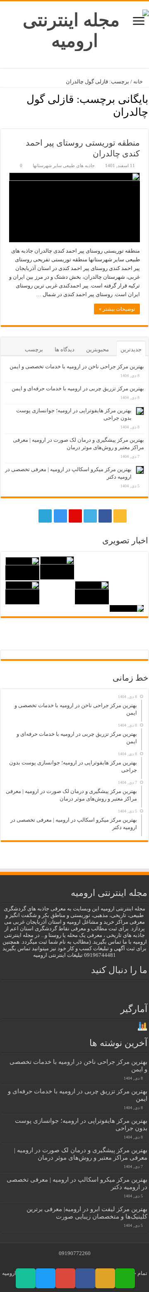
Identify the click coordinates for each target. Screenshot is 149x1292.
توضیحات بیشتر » (117, 309)
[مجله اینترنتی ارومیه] (74, 28)
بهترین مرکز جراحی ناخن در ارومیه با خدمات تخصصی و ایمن (77, 366)
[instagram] (60, 516)
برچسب (34, 349)
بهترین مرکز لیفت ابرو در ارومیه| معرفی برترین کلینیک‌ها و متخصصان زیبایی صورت (86, 1212)
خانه (138, 81)
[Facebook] (105, 516)
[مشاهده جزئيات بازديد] (142, 1026)
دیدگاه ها (64, 349)
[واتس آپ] (29, 516)
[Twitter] (90, 516)
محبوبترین (97, 349)
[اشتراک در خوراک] (3, 124)
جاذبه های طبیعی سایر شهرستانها (64, 165)
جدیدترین (131, 349)
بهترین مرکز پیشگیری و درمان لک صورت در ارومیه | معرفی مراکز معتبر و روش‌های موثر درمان (80, 1153)
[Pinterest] (75, 516)
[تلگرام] (44, 516)
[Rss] (120, 516)
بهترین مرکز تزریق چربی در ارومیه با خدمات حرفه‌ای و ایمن (78, 388)
